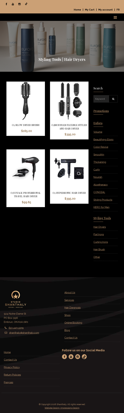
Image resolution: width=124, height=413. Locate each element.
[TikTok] (26, 4)
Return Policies (12, 374)
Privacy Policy (12, 367)
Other (96, 257)
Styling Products (102, 199)
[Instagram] (19, 4)
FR (118, 9)
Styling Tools (102, 218)
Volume (97, 131)
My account (105, 9)
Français (8, 382)
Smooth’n (98, 154)
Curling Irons (100, 242)
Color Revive (100, 147)
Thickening (99, 162)
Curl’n (96, 169)
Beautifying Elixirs (103, 139)
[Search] (113, 98)
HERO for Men (101, 207)
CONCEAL (99, 192)
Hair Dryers (99, 227)
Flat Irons (98, 234)
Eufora (97, 123)
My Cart (89, 9)
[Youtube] (12, 4)
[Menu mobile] (115, 17)
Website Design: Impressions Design (62, 408)
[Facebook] (6, 4)
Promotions (101, 111)
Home (77, 9)
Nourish (97, 177)
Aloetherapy (100, 184)
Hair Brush (99, 249)
